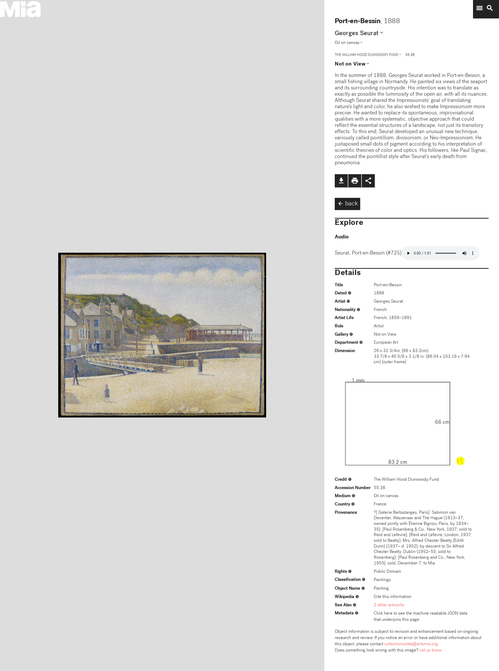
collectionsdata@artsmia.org (411, 644)
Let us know (430, 650)
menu (479, 8)
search (490, 8)
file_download (341, 181)
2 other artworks (389, 605)
